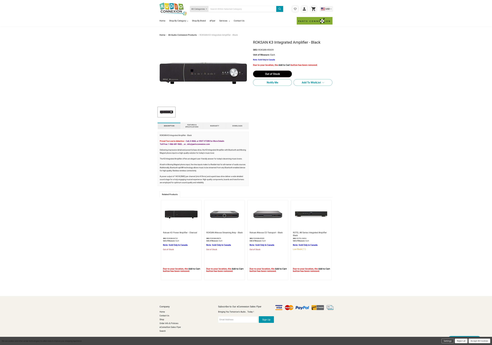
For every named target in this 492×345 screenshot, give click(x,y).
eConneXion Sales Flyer (170, 327)
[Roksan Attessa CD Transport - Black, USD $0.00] (268, 214)
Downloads (237, 126)
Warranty (214, 126)
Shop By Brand (199, 20)
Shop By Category (177, 20)
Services (223, 20)
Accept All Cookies (479, 340)
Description (169, 126)
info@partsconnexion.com (198, 144)
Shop (162, 319)
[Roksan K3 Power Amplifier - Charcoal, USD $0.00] (181, 214)
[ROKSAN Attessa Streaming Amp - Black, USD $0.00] (224, 214)
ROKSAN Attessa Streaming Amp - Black (224, 232)
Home (162, 20)
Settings (448, 340)
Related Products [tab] (170, 194)
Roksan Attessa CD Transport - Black (266, 232)
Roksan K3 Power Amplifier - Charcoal (180, 232)
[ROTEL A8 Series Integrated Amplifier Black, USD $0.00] (311, 214)
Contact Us (239, 20)
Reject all (461, 340)
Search (163, 331)
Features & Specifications (191, 126)
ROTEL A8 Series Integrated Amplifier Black (310, 234)
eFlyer (212, 20)
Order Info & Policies (169, 323)
